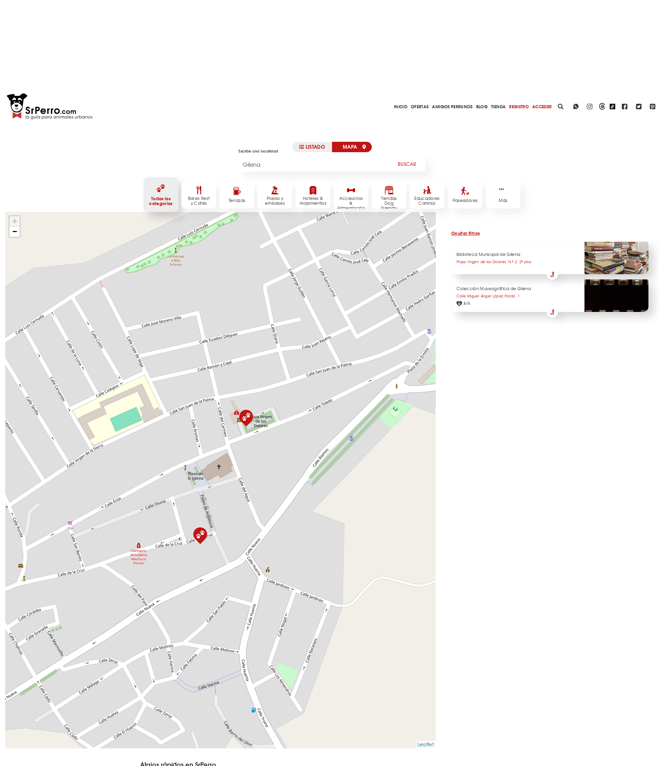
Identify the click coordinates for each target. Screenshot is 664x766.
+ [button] (14, 221)
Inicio (400, 106)
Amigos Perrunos (452, 106)
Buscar (407, 164)
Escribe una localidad (258, 151)
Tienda (498, 106)
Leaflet (425, 744)
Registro (519, 106)
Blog (482, 106)
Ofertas (419, 106)
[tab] (312, 147)
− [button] (14, 231)
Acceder (542, 106)
